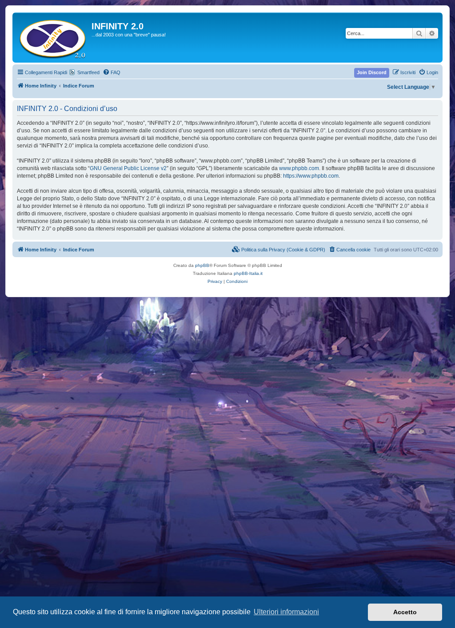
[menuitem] (111, 72)
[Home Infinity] (53, 37)
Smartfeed (88, 72)
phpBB (202, 265)
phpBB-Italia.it (248, 273)
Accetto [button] (405, 612)
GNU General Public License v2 (128, 168)
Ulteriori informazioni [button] (286, 612)
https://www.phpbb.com (311, 176)
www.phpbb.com (299, 168)
